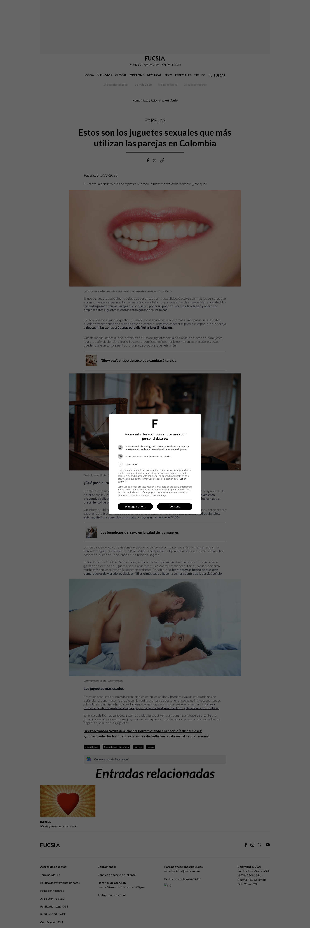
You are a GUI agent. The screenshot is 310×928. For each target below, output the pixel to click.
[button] (155, 464)
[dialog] (155, 464)
